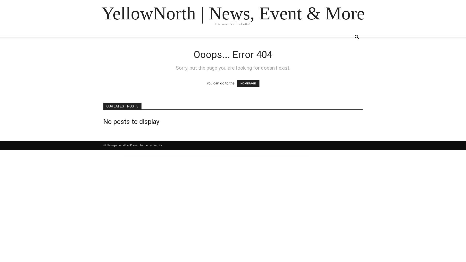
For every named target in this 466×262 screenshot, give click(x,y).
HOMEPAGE (248, 83)
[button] (357, 37)
